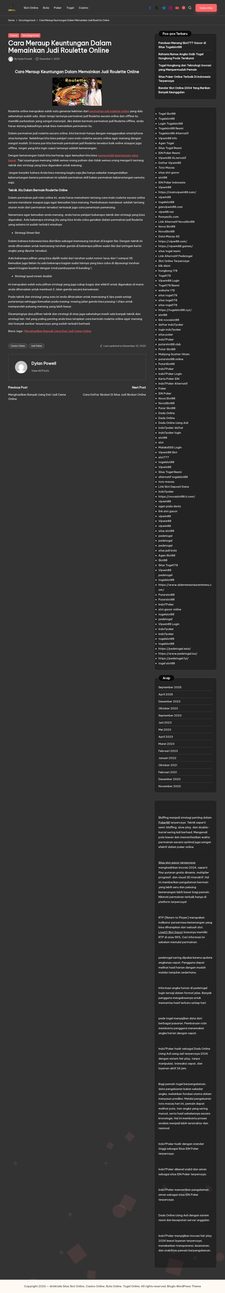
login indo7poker (169, 329)
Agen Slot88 (166, 555)
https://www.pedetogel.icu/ (177, 653)
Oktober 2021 (167, 765)
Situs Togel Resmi (170, 148)
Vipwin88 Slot (167, 452)
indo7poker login (169, 433)
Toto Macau (166, 167)
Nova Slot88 (166, 226)
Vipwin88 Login (168, 280)
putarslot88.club (169, 344)
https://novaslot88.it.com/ (176, 496)
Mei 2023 (164, 729)
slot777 (163, 457)
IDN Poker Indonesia (171, 182)
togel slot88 (166, 663)
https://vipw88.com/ (172, 241)
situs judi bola (167, 550)
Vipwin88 (164, 187)
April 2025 (165, 694)
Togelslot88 (166, 118)
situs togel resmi (169, 251)
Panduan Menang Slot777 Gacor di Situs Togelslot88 (182, 45)
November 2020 (169, 786)
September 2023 (170, 715)
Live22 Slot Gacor (170, 932)
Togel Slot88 (167, 113)
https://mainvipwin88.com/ (177, 192)
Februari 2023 (168, 751)
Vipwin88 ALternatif (172, 158)
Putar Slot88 (166, 349)
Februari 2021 (167, 772)
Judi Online (36, 345)
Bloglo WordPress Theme (184, 1286)
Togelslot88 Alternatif (173, 133)
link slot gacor (168, 511)
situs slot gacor (168, 172)
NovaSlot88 (166, 231)
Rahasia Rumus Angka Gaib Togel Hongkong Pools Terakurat (180, 56)
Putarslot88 (166, 595)
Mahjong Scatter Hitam (174, 354)
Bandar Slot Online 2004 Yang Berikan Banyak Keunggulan (184, 90)
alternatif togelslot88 (173, 477)
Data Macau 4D (169, 236)
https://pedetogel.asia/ (174, 648)
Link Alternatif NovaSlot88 (176, 222)
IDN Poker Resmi (169, 153)
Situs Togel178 (168, 565)
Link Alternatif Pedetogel (175, 256)
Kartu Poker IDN (168, 379)
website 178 (166, 290)
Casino (14, 35)
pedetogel (165, 536)
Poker (162, 388)
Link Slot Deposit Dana (173, 486)
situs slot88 (166, 531)
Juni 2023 (165, 722)
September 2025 (170, 687)
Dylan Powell (43, 363)
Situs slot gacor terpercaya (176, 862)
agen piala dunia (169, 506)
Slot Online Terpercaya (173, 261)
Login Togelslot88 (170, 123)
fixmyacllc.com (168, 217)
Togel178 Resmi (168, 285)
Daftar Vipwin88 (169, 163)
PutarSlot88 (166, 364)
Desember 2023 (169, 701)
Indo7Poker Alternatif (173, 383)
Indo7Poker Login (170, 374)
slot (161, 442)
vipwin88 (164, 197)
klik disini (164, 266)
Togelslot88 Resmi (170, 128)
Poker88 (164, 822)
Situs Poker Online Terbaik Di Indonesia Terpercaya (184, 79)
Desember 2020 (169, 779)
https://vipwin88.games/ (175, 246)
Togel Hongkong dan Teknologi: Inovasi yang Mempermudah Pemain (184, 67)
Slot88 (162, 560)
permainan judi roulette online (109, 111)
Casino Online (18, 345)
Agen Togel (166, 143)
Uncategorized (30, 35)
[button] (206, 8)
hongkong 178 (167, 271)
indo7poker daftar (170, 428)
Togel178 (164, 275)
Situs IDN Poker (189, 1148)
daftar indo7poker (170, 324)
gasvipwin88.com (170, 207)
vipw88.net (166, 212)
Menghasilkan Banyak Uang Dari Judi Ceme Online (57, 331)
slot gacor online (169, 609)
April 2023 (165, 737)
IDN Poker (164, 393)
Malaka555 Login (170, 447)
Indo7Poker (166, 339)
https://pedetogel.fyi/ (173, 658)
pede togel (165, 1018)
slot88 (162, 177)
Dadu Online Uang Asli (173, 423)
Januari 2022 (167, 758)
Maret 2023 (166, 744)
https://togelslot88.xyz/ (175, 310)
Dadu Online (166, 413)
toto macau (166, 482)
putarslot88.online (170, 359)
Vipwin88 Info (167, 138)
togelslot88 (166, 202)
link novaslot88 (168, 320)
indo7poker (166, 491)
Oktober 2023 (168, 708)
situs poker (165, 334)
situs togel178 (167, 295)
